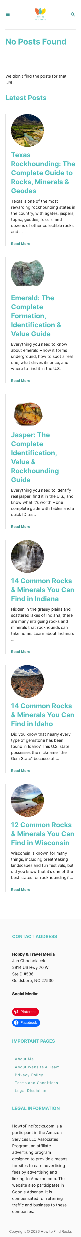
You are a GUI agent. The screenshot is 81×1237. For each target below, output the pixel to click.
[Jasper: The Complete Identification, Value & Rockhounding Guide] (27, 410)
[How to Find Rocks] (40, 14)
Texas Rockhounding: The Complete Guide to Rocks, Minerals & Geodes (43, 173)
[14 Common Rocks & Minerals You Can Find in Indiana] (27, 556)
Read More (20, 243)
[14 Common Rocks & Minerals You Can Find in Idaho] (27, 681)
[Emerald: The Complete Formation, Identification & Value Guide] (27, 273)
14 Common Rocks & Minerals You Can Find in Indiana (42, 590)
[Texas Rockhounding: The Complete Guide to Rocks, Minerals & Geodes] (27, 130)
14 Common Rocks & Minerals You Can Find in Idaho (42, 715)
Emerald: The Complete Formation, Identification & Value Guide (36, 316)
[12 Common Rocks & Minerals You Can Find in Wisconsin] (27, 800)
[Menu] (7, 14)
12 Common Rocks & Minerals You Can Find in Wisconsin (42, 834)
